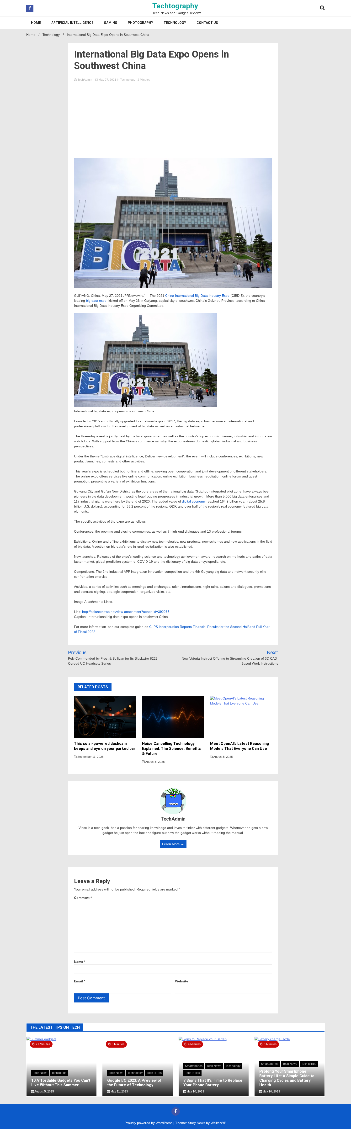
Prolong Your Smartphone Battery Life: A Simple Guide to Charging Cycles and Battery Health (286, 1078)
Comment (83, 898)
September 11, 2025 (90, 756)
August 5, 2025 (223, 756)
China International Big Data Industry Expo (197, 295)
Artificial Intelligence (72, 23)
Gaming (110, 23)
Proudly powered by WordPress (149, 1123)
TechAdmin (85, 79)
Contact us (207, 23)
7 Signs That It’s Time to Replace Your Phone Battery (212, 1082)
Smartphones (193, 1066)
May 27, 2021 (107, 79)
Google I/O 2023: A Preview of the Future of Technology (134, 1082)
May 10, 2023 (195, 1091)
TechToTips (59, 1073)
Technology (175, 23)
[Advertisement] (173, 118)
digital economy (194, 501)
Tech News (40, 1073)
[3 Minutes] (289, 1039)
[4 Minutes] (214, 1039)
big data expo (96, 300)
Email (79, 981)
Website (181, 981)
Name (79, 962)
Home (36, 23)
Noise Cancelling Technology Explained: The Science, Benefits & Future (171, 748)
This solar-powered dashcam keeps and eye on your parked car (104, 746)
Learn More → (173, 844)
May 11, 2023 (119, 1091)
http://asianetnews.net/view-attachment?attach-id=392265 (126, 612)
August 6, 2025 (155, 761)
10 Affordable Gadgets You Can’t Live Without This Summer (60, 1082)
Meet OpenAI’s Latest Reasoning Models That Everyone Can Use (239, 746)
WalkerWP (218, 1123)
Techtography (175, 6)
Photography (140, 23)
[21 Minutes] (61, 1039)
